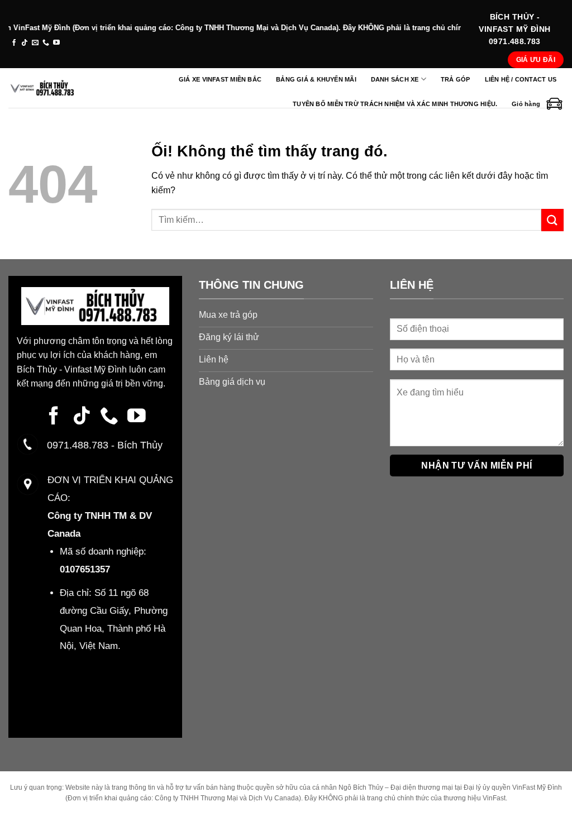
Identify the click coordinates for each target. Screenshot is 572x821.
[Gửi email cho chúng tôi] (35, 43)
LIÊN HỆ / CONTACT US (520, 79)
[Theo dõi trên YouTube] (56, 43)
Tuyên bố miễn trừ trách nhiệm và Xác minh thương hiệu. (395, 104)
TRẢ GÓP (455, 79)
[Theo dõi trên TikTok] (24, 43)
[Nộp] (552, 220)
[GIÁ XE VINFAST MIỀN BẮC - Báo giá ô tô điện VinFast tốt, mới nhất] (44, 88)
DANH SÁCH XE (395, 79)
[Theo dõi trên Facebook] (14, 43)
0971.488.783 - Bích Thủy (102, 445)
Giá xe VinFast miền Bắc (220, 79)
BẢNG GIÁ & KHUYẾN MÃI (316, 79)
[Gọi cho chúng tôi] (45, 43)
